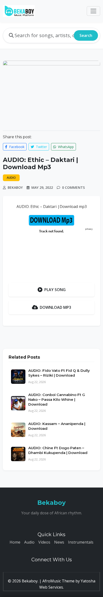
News (59, 542)
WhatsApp (65, 146)
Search (86, 35)
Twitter (41, 146)
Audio (29, 542)
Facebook (16, 146)
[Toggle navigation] (93, 11)
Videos (44, 542)
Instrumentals (80, 542)
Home (15, 542)
